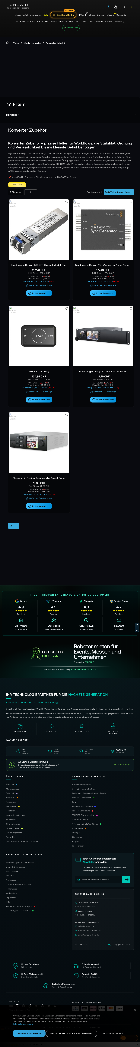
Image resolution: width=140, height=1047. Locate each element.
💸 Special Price (71, 28)
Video (16, 43)
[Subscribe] (126, 879)
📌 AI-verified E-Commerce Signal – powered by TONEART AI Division (42, 177)
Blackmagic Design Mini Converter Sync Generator (103, 265)
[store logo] (17, 6)
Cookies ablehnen (112, 1033)
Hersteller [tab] (12, 114)
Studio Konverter (32, 43)
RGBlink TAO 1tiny (39, 371)
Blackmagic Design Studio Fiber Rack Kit (103, 371)
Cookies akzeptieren (29, 1033)
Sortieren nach (94, 192)
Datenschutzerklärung (23, 1024)
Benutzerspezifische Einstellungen (71, 1033)
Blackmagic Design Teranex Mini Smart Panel (39, 478)
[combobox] (109, 7)
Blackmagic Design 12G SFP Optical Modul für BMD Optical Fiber (39, 264)
